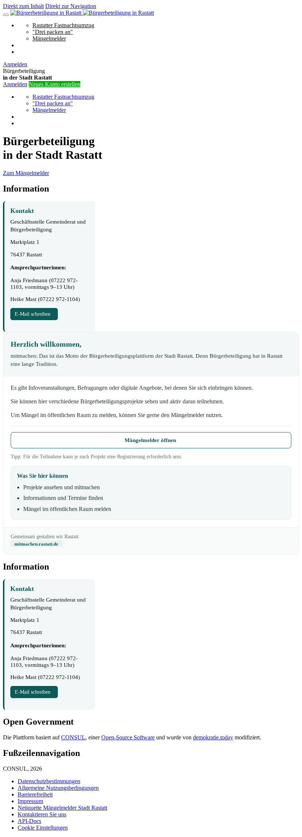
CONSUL (73, 737)
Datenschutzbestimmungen (49, 781)
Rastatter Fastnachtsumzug (63, 25)
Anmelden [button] (15, 64)
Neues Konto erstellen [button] (54, 84)
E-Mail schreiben (34, 314)
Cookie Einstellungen (43, 827)
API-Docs (29, 821)
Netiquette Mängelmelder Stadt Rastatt (62, 808)
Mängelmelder (49, 38)
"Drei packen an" (52, 32)
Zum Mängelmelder (26, 173)
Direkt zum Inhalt (23, 6)
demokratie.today (213, 737)
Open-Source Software (128, 737)
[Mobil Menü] (6, 15)
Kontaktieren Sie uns (42, 814)
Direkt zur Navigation (70, 6)
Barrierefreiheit (35, 794)
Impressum (30, 801)
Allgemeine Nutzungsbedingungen (58, 788)
